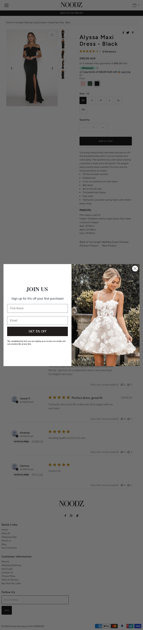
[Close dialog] (135, 268)
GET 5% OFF (38, 331)
